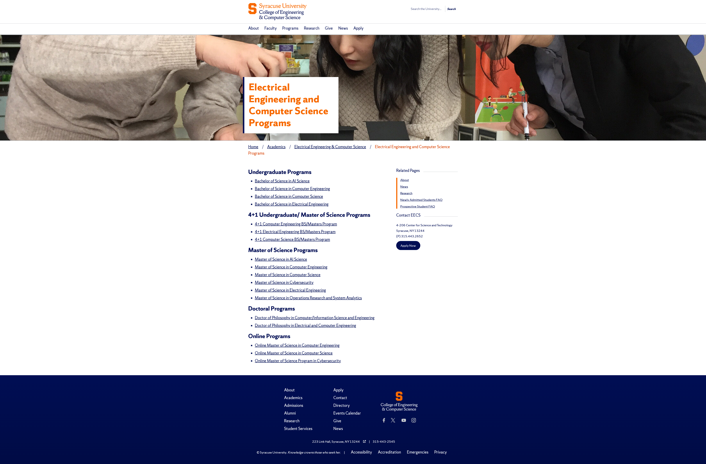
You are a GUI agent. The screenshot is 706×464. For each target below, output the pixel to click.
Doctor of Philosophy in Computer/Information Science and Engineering (315, 317)
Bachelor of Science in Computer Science (289, 196)
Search (451, 9)
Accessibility (361, 452)
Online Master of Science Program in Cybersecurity (298, 360)
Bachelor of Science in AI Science (282, 181)
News (343, 28)
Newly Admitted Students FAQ (421, 200)
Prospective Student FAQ (417, 206)
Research (311, 28)
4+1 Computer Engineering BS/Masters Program (296, 224)
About (253, 28)
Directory (341, 405)
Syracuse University (273, 452)
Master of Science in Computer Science (287, 274)
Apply (358, 28)
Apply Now (408, 245)
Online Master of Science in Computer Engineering (297, 345)
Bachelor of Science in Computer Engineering (292, 188)
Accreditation (389, 452)
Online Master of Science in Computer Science (294, 353)
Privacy (440, 452)
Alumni (290, 413)
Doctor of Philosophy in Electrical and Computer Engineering (305, 325)
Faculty (270, 28)
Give (329, 28)
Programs (290, 28)
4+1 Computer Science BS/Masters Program (292, 239)
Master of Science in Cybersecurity (284, 282)
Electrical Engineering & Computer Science (330, 146)
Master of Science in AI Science (281, 259)
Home (253, 146)
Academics (276, 146)
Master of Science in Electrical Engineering (290, 290)
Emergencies (417, 452)
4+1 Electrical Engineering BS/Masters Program (295, 231)
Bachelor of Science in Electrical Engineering (292, 204)
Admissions (293, 405)
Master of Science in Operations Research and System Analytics (308, 298)
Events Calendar (347, 413)
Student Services (298, 428)
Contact (340, 397)
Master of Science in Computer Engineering (291, 267)
